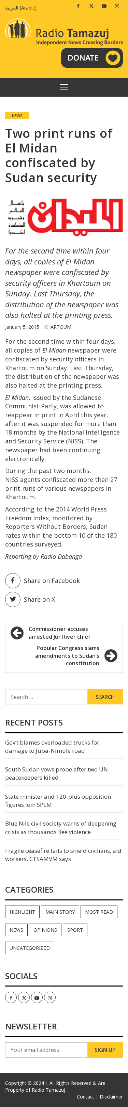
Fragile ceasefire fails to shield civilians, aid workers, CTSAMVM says (63, 855)
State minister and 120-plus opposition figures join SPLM (58, 801)
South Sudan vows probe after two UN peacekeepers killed (56, 773)
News (17, 115)
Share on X (39, 599)
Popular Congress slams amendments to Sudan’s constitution (67, 655)
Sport (75, 930)
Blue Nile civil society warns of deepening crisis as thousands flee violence (60, 827)
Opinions (45, 930)
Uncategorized (30, 948)
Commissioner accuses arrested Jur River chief (59, 632)
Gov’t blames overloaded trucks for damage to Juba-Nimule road (52, 746)
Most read (99, 912)
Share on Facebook (52, 580)
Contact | (87, 1096)
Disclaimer (111, 1096)
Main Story (60, 912)
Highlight (22, 912)
